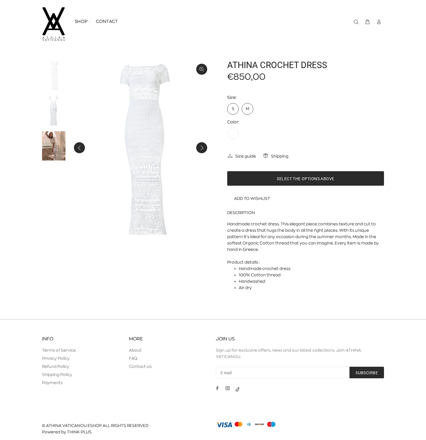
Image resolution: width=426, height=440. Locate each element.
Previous (79, 147)
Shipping (279, 156)
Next (201, 147)
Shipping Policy (57, 375)
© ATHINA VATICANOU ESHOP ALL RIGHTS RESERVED (95, 425)
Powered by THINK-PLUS (67, 432)
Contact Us (140, 366)
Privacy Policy (56, 358)
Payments (52, 383)
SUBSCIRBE (367, 372)
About (135, 350)
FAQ (133, 358)
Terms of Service (59, 350)
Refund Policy (55, 366)
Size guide (245, 156)
